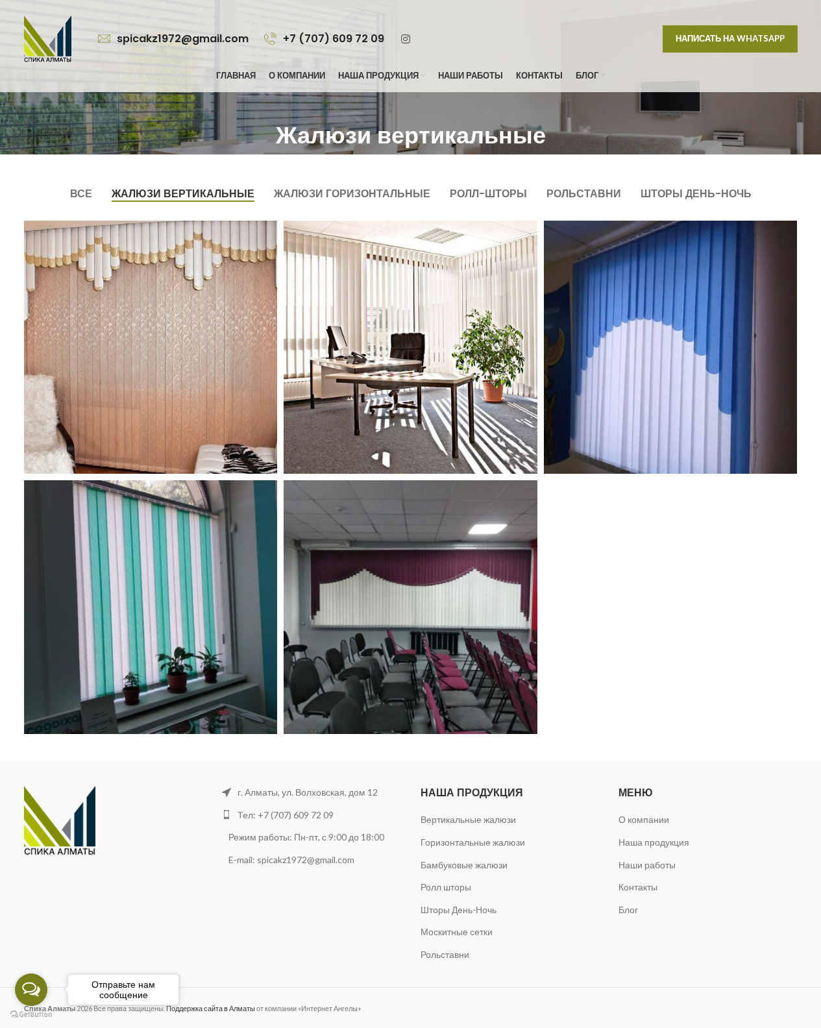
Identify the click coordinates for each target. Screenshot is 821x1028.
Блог (628, 909)
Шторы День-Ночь (458, 909)
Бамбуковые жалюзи (464, 864)
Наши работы (647, 864)
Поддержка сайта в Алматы (210, 1008)
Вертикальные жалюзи (468, 819)
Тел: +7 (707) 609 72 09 (286, 814)
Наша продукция (654, 842)
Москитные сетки (457, 931)
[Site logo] (48, 37)
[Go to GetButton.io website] (31, 1014)
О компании (644, 819)
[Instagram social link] (406, 39)
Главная (350, 162)
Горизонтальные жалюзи (473, 842)
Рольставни (445, 954)
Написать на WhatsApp (730, 38)
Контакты (638, 886)
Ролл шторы (446, 886)
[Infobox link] (174, 39)
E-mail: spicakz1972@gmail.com (292, 859)
